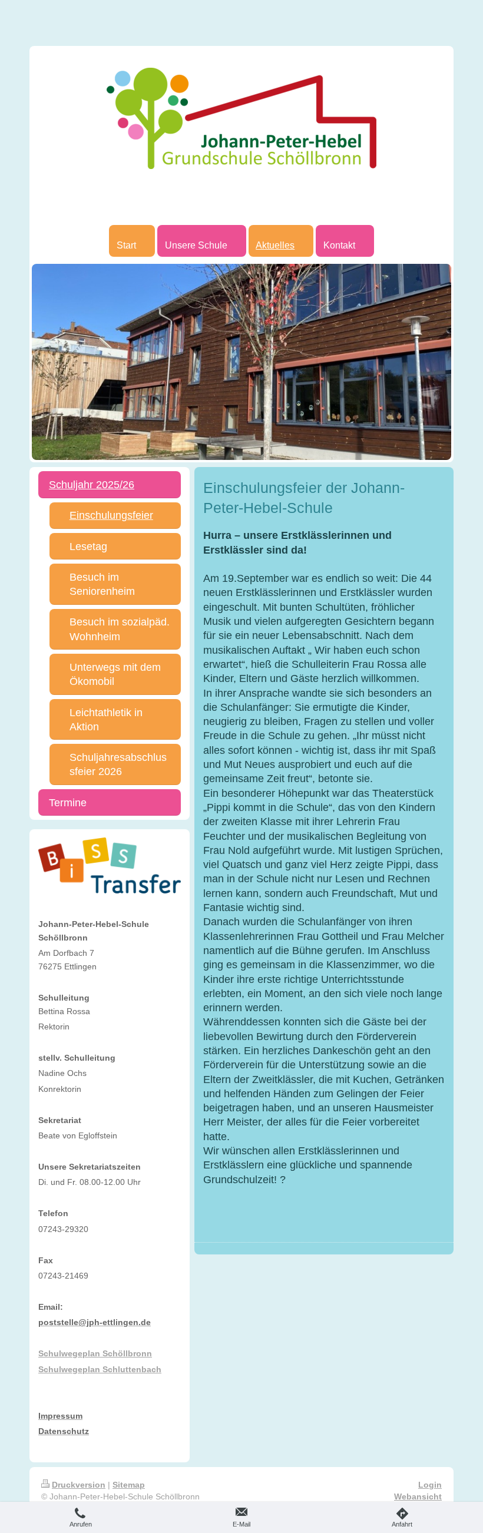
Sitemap (129, 1484)
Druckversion (78, 1484)
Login (430, 1484)
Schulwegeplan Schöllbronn (95, 1353)
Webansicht (418, 1496)
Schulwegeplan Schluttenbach (99, 1369)
